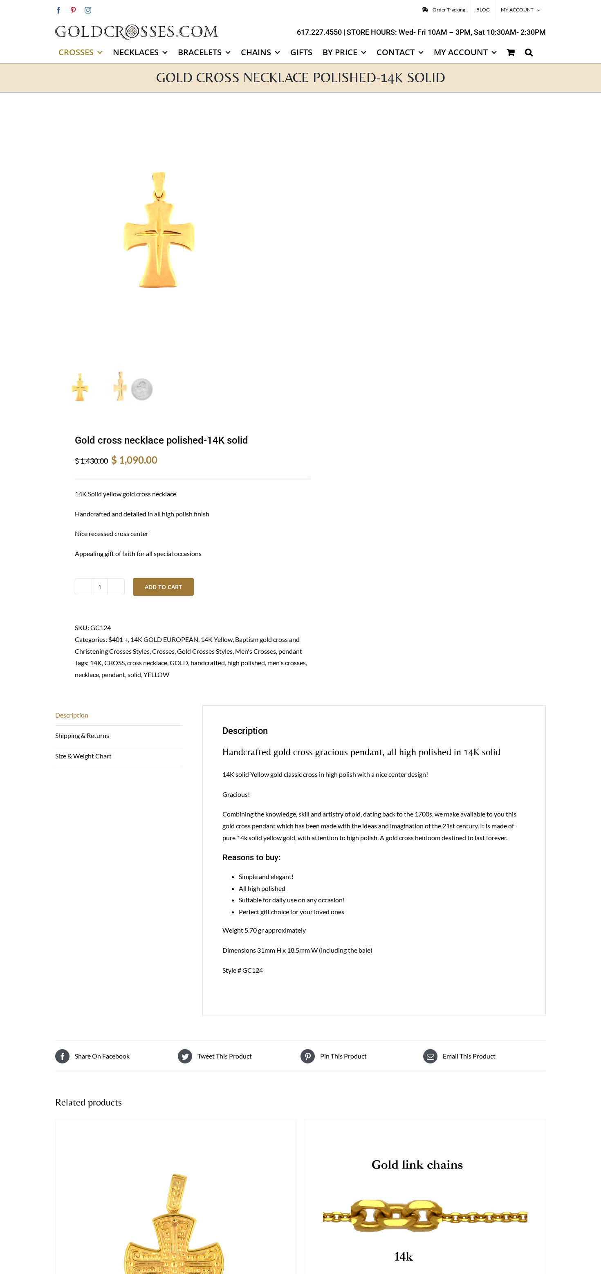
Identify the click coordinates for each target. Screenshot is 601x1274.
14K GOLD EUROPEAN (164, 639)
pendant (290, 651)
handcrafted (208, 662)
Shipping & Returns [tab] (82, 735)
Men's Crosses (255, 651)
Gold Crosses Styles (205, 651)
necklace (87, 674)
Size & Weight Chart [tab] (83, 756)
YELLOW (156, 674)
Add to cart (163, 587)
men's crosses (286, 662)
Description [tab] (71, 715)
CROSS (114, 662)
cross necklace (147, 662)
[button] (529, 52)
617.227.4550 (319, 32)
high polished (246, 662)
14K (96, 662)
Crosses (163, 651)
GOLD (179, 662)
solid (134, 674)
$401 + (118, 639)
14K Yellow (217, 639)
